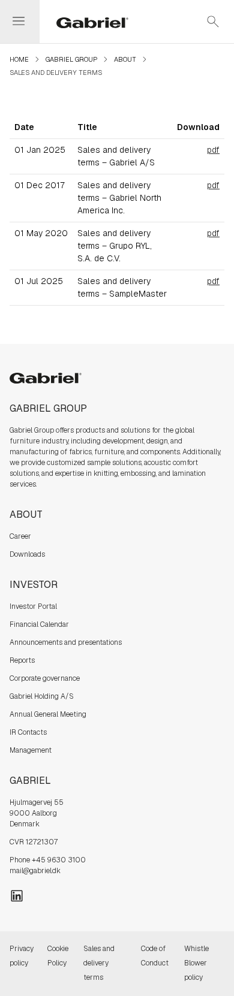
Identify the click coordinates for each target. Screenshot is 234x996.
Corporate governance (45, 678)
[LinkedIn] (17, 895)
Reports (22, 660)
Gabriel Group (71, 59)
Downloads (27, 554)
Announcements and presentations (66, 642)
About (125, 59)
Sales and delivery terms (99, 963)
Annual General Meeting (48, 714)
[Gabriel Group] (85, 22)
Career (20, 536)
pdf (213, 149)
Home (19, 59)
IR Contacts (28, 732)
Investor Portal (33, 606)
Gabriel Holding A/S (42, 696)
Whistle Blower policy (196, 963)
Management (31, 750)
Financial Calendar (39, 624)
